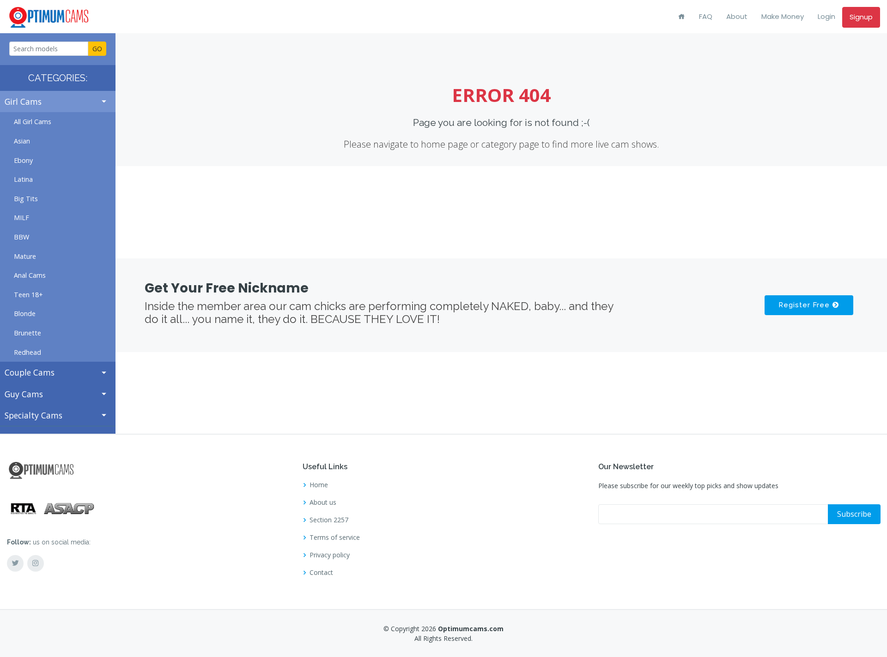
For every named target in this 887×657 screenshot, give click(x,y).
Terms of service (335, 537)
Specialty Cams (33, 415)
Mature (25, 256)
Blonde (25, 313)
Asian (22, 141)
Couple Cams (30, 372)
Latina (23, 179)
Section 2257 (329, 520)
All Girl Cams (32, 121)
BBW (21, 237)
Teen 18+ (28, 294)
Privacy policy (330, 555)
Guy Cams (24, 394)
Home (319, 485)
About (736, 16)
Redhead (27, 352)
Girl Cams (23, 101)
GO (97, 48)
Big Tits (26, 198)
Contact (321, 572)
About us (323, 502)
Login (826, 16)
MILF (21, 217)
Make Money (782, 16)
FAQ (705, 16)
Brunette (27, 332)
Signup (861, 17)
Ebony (23, 160)
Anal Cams (30, 275)
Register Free (805, 305)
